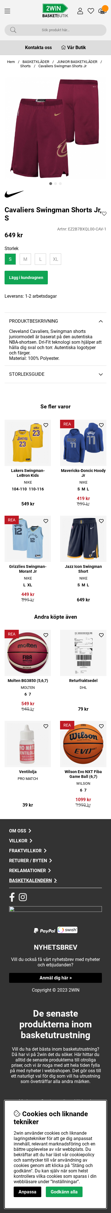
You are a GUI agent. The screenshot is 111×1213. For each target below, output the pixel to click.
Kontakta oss (38, 47)
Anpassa (27, 1192)
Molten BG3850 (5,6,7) (28, 680)
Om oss (17, 831)
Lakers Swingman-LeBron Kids (28, 473)
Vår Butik (76, 47)
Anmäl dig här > (56, 978)
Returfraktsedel (83, 680)
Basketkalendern (30, 880)
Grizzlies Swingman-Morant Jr (27, 569)
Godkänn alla (64, 1192)
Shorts (25, 66)
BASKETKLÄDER (35, 62)
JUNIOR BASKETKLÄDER (77, 62)
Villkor (18, 840)
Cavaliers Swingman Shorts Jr (62, 66)
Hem (11, 62)
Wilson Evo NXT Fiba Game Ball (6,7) (83, 774)
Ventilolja (28, 771)
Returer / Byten (28, 860)
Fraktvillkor (25, 850)
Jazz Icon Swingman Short (83, 569)
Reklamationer (27, 870)
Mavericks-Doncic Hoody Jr (83, 473)
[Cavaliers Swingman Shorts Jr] (50, 183)
